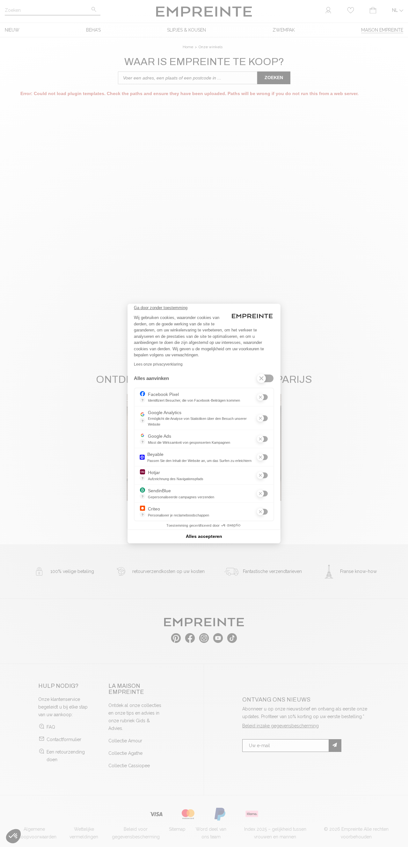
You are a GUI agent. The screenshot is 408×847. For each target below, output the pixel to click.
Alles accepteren (204, 536)
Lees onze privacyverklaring (158, 364)
